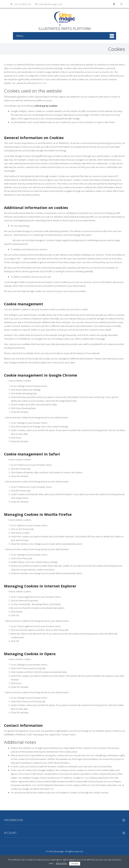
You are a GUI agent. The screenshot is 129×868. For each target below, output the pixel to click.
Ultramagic (59, 851)
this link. (43, 83)
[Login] (121, 4)
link (89, 785)
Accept (74, 863)
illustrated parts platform (64, 26)
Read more (61, 863)
